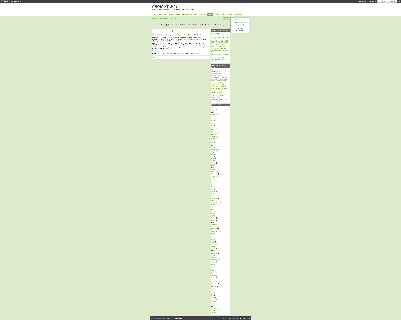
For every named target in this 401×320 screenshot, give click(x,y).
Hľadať (399, 1)
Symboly (224, 318)
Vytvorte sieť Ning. (15, 1)
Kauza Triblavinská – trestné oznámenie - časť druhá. (220, 100)
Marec (213, 123)
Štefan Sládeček (166, 53)
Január (213, 127)
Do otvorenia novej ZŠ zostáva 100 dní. (218, 74)
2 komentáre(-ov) (195, 53)
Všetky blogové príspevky (160, 18)
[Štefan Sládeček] (155, 28)
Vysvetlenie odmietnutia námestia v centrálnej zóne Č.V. (219, 50)
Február (213, 125)
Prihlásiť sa (372, 1)
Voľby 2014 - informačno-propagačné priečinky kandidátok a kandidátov (218, 84)
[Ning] (4, 1)
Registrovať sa (363, 1)
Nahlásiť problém (233, 318)
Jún (212, 119)
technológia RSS (153, 57)
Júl (212, 116)
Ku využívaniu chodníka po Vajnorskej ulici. (219, 55)
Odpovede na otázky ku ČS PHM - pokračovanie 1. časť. (220, 45)
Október (213, 134)
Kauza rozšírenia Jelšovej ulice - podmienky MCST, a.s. (219, 59)
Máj (212, 121)
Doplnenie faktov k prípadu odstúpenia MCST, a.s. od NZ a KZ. (177, 34)
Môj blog (173, 18)
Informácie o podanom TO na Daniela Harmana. (220, 70)
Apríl (212, 158)
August (213, 110)
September (214, 136)
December (214, 147)
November (214, 132)
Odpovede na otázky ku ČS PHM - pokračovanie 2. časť (219, 42)
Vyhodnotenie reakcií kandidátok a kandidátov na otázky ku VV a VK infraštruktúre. (219, 94)
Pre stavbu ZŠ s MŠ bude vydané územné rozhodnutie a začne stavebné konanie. (219, 79)
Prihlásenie (245, 25)
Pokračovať (155, 51)
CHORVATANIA (164, 6)
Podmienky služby (245, 318)
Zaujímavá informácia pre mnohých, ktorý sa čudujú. (219, 34)
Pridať (227, 19)
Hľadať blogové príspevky (172, 31)
